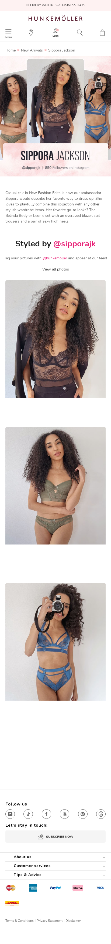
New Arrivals (32, 50)
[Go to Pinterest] (83, 814)
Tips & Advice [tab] (28, 874)
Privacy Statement (50, 921)
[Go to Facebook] (46, 814)
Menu (8, 37)
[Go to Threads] (101, 814)
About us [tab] (23, 856)
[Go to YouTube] (64, 814)
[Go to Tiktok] (28, 814)
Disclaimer (73, 921)
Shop (30, 412)
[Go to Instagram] (10, 814)
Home (10, 50)
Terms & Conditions (19, 921)
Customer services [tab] (32, 865)
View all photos (55, 269)
